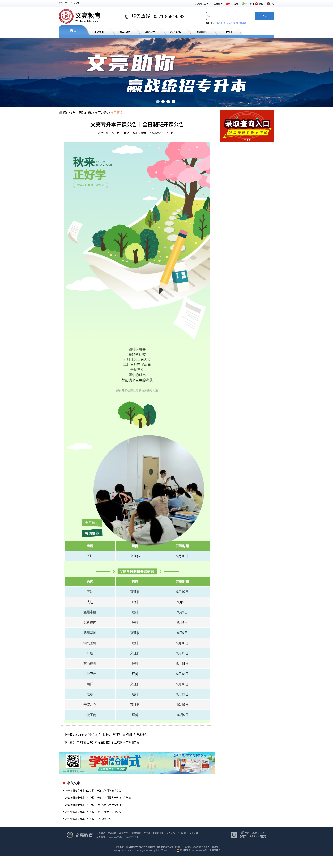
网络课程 (100, 833)
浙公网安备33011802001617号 (193, 850)
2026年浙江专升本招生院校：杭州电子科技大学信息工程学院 (98, 797)
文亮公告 (101, 113)
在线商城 (112, 833)
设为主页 (63, 3)
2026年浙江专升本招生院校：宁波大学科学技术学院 (93, 790)
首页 (73, 31)
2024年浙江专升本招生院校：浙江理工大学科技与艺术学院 (111, 734)
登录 (228, 4)
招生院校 (123, 833)
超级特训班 (158, 833)
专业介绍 (231, 23)
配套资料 (182, 833)
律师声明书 (215, 850)
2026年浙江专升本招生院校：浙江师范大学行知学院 (93, 805)
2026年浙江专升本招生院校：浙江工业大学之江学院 (93, 812)
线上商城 (175, 32)
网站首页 (85, 113)
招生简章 (221, 23)
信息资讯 (99, 32)
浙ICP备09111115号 (164, 850)
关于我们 (226, 32)
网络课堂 (150, 32)
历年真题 (170, 833)
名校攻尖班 (136, 833)
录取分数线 (241, 23)
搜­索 (264, 16)
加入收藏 (75, 3)
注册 (236, 4)
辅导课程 (124, 32)
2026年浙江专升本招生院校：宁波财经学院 (88, 819)
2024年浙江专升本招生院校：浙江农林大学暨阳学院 (107, 742)
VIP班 (147, 833)
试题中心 (201, 32)
